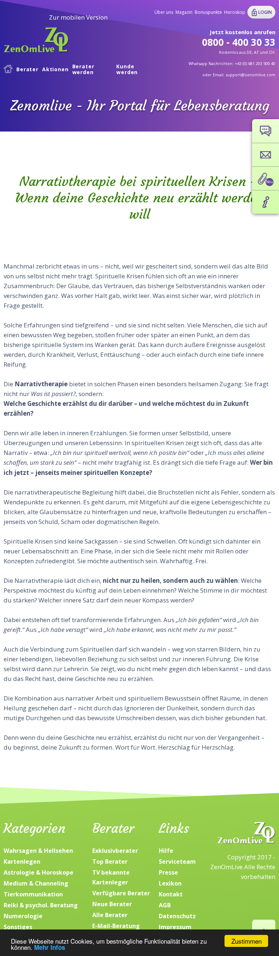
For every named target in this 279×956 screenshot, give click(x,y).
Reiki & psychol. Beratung (41, 905)
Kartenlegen (22, 862)
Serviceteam (177, 862)
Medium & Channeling (36, 883)
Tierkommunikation (33, 894)
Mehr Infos (49, 947)
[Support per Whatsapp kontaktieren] (265, 131)
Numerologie (23, 916)
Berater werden (83, 70)
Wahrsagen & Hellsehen (38, 851)
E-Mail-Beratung (116, 926)
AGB (165, 905)
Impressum (175, 927)
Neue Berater (112, 904)
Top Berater (110, 862)
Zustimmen (246, 940)
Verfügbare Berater (121, 893)
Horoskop (234, 12)
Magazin (184, 12)
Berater (27, 69)
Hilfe (166, 851)
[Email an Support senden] (265, 154)
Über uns (163, 12)
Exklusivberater (115, 851)
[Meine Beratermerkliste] (265, 178)
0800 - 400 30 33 (238, 42)
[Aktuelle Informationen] (265, 202)
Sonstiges (18, 927)
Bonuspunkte (208, 12)
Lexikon (170, 883)
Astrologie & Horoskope (38, 872)
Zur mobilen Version (78, 17)
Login (265, 12)
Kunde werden (127, 70)
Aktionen (55, 69)
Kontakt (171, 894)
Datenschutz (177, 916)
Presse (168, 872)
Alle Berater (110, 915)
